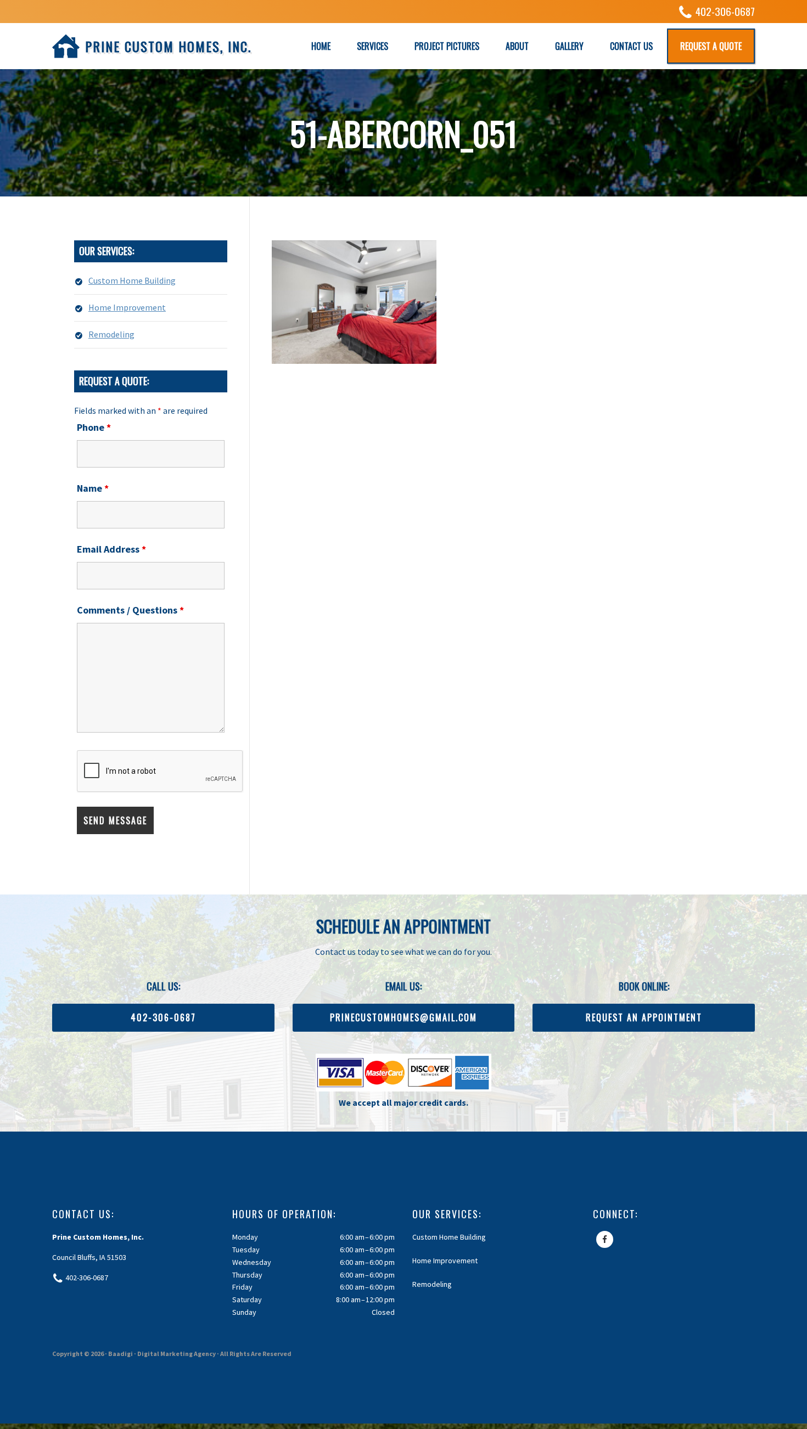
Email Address (111, 549)
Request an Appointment (644, 1017)
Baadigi (120, 1353)
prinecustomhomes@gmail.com (403, 1017)
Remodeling (111, 334)
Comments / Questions (130, 610)
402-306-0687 (725, 11)
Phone (94, 427)
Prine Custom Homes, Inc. (168, 46)
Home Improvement (127, 307)
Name (93, 488)
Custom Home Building (132, 280)
